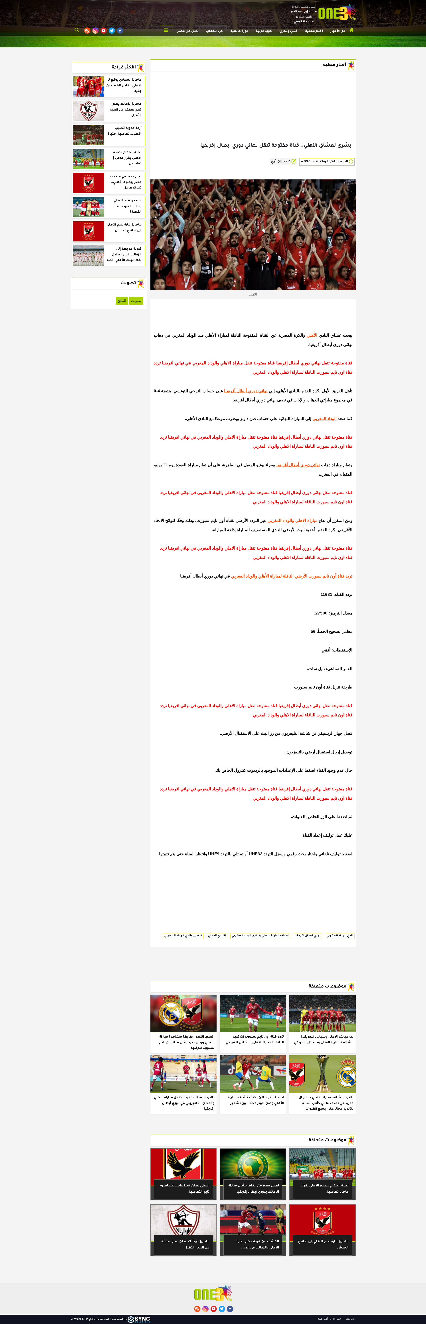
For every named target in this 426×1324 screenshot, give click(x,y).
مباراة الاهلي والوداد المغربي (292, 520)
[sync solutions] (139, 1319)
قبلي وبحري (288, 31)
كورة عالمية (239, 31)
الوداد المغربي (324, 418)
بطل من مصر (188, 31)
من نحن (350, 1319)
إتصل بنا (336, 1319)
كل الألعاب (214, 31)
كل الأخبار (337, 31)
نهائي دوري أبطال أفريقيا (245, 391)
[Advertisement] (253, 114)
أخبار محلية (314, 31)
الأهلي (311, 335)
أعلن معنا (323, 1319)
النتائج (122, 301)
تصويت (136, 301)
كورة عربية (264, 31)
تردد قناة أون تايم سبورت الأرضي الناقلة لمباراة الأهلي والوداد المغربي (291, 576)
